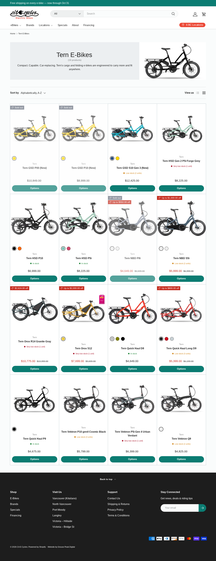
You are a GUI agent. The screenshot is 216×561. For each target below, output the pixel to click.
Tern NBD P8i (132, 258)
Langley (57, 515)
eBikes (14, 25)
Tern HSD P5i (84, 258)
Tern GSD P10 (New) (83, 168)
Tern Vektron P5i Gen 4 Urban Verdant (132, 433)
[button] (204, 14)
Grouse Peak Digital (66, 547)
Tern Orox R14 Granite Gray (34, 341)
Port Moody (58, 509)
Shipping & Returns (119, 504)
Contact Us (114, 498)
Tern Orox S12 (83, 348)
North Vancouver (61, 504)
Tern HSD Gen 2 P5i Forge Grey (181, 161)
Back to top (106, 479)
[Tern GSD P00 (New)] (34, 128)
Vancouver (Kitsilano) (64, 498)
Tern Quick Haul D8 (132, 348)
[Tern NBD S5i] (181, 218)
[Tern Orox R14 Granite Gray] (34, 308)
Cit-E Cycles (22, 547)
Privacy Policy (115, 509)
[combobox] (114, 13)
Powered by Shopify (37, 547)
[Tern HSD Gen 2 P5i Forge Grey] (181, 128)
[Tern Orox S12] (83, 308)
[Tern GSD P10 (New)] (83, 128)
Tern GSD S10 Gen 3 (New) (132, 168)
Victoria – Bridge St (63, 526)
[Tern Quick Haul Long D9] (181, 308)
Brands (30, 25)
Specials (62, 25)
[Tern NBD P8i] (132, 218)
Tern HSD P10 (34, 258)
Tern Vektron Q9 (181, 438)
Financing (88, 25)
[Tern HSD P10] (34, 218)
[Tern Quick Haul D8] (132, 308)
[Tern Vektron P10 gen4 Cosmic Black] (83, 399)
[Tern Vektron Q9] (181, 399)
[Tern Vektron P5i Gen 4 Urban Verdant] (132, 399)
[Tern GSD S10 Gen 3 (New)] (132, 128)
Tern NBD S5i (181, 258)
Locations (44, 25)
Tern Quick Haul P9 (34, 438)
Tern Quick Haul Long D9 (181, 348)
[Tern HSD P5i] (83, 218)
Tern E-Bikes (23, 34)
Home (12, 34)
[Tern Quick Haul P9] (34, 399)
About (75, 25)
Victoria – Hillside (62, 521)
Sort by (14, 92)
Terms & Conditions (119, 515)
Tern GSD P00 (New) (34, 168)
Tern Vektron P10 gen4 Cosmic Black (83, 431)
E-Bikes (14, 498)
